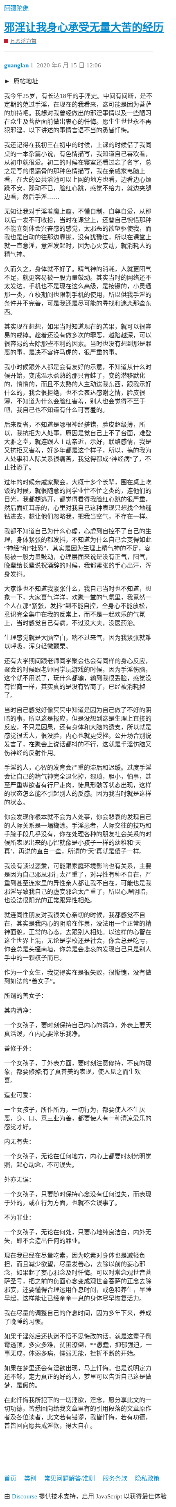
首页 (10, 1478)
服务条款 (115, 1478)
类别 (30, 1478)
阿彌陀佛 (16, 8)
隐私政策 (147, 1478)
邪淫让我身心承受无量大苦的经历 (84, 27)
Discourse (24, 1496)
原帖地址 (25, 81)
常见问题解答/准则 (69, 1478)
